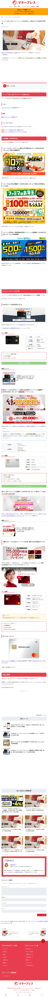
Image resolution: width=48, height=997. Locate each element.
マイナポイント (6, 976)
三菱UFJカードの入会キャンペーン (32, 562)
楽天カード (28, 960)
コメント (4, 886)
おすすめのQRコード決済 (11, 52)
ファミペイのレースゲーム (21, 178)
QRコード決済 (17, 6)
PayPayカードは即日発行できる (11, 328)
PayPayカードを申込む (23, 363)
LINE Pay (5, 960)
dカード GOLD (29, 951)
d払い (4, 954)
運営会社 (9, 988)
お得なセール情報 (35, 6)
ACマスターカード (38, 661)
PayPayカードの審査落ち (14, 872)
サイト (3, 908)
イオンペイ (5, 948)
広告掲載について (20, 988)
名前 (3, 897)
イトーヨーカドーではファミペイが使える (12, 126)
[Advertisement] (24, 71)
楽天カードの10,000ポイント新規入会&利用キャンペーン (27, 426)
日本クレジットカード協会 (19, 990)
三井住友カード (29, 957)
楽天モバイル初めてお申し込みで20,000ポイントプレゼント (24, 514)
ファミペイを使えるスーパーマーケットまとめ (15, 131)
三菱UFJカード (16, 562)
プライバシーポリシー (29, 988)
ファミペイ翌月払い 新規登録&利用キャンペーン (33, 263)
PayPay (5, 951)
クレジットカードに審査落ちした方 (10, 661)
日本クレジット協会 (30, 990)
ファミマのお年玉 (18, 226)
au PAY (5, 957)
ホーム (10, 6)
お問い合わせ (37, 988)
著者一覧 (14, 988)
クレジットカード (25, 6)
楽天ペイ (5, 962)
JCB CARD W (29, 965)
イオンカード (29, 962)
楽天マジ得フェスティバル (12, 513)
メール (4, 903)
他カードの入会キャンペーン (9, 667)
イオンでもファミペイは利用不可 (10, 107)
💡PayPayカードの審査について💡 (24, 11)
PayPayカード (23, 324)
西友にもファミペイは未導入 (8, 117)
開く (13, 85)
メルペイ (5, 965)
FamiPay (44, 715)
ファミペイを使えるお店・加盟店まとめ (13, 129)
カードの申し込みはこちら (23, 486)
